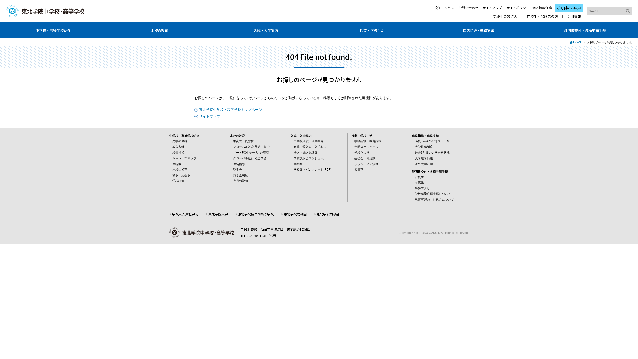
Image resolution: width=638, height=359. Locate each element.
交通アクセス (444, 7)
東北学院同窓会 (328, 214)
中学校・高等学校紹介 (53, 30)
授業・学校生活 (372, 30)
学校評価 (178, 181)
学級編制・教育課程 (367, 141)
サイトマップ (492, 7)
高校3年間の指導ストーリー (434, 141)
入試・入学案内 (266, 30)
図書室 (358, 169)
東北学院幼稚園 (295, 214)
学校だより (361, 152)
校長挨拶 (178, 152)
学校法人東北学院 (185, 214)
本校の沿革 (179, 169)
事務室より (422, 188)
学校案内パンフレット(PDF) (312, 169)
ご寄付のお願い (569, 7)
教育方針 (178, 146)
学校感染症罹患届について (433, 193)
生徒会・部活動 (364, 158)
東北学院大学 (218, 214)
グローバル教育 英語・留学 (251, 146)
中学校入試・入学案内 (308, 141)
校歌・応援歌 (181, 175)
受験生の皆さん (505, 16)
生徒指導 (239, 164)
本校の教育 (159, 30)
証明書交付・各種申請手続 (585, 30)
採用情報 (574, 16)
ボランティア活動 (366, 164)
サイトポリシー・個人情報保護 (529, 7)
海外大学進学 (424, 164)
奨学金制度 (240, 175)
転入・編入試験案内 (307, 152)
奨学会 (237, 169)
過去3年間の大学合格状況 (432, 152)
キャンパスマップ (184, 158)
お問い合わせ (468, 7)
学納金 (298, 164)
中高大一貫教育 (243, 141)
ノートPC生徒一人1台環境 (251, 152)
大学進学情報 (424, 158)
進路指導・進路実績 (478, 30)
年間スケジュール (366, 146)
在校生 (419, 177)
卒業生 (419, 182)
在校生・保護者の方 (542, 16)
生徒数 (176, 164)
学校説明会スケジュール (310, 158)
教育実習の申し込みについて (434, 199)
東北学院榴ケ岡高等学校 (256, 214)
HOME (577, 42)
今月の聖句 (240, 181)
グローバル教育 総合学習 (250, 158)
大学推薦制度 (424, 146)
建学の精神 (179, 141)
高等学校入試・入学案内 (310, 146)
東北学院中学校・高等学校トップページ (230, 109)
